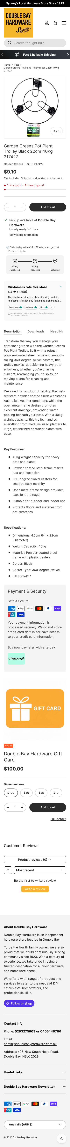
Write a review (35, 889)
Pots (16, 64)
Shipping (26, 178)
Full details (58, 819)
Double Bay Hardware (25, 1137)
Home (7, 64)
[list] (35, 709)
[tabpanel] (35, 458)
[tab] (13, 331)
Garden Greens (13, 164)
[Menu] (64, 23)
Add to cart (47, 207)
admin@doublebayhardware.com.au (30, 1044)
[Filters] (8, 870)
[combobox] (35, 43)
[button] (55, 23)
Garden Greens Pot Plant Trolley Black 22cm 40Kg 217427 (31, 69)
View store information (23, 234)
